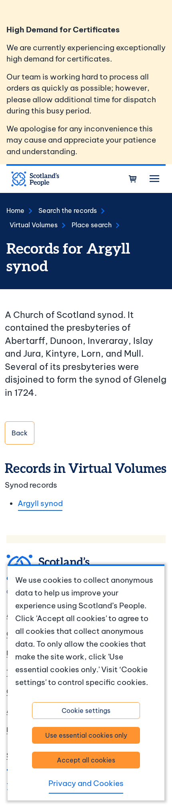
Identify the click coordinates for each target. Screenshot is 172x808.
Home (15, 210)
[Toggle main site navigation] (154, 179)
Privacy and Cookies (86, 783)
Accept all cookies (86, 760)
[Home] (35, 179)
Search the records (67, 210)
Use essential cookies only (86, 735)
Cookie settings (86, 711)
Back (20, 433)
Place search (92, 225)
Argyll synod (40, 503)
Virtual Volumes (34, 225)
